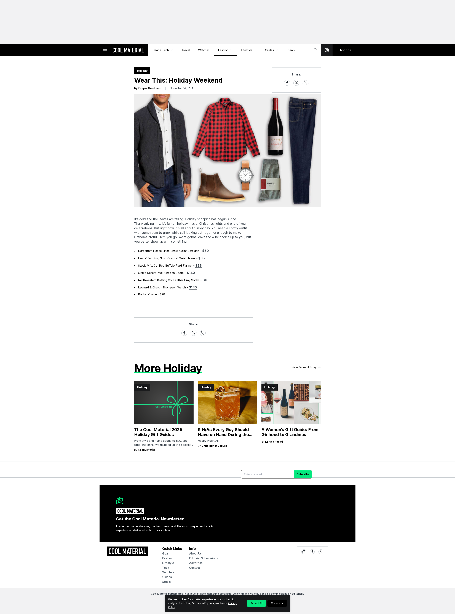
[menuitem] (162, 50)
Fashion (223, 50)
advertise (196, 563)
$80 (205, 251)
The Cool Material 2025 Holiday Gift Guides (158, 432)
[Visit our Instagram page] (327, 50)
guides (167, 577)
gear (165, 553)
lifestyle (168, 563)
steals (291, 50)
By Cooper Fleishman (147, 88)
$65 (201, 258)
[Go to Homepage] (128, 50)
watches (168, 572)
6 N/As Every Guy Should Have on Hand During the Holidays (223, 434)
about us (195, 553)
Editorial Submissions (203, 558)
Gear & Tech (160, 50)
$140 (191, 273)
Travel (186, 50)
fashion (167, 558)
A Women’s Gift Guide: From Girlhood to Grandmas (289, 432)
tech (165, 567)
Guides (269, 50)
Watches (204, 50)
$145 (193, 287)
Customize (277, 603)
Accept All (257, 603)
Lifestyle (246, 50)
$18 (205, 280)
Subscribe (344, 50)
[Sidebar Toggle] (105, 50)
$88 (198, 265)
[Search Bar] (315, 50)
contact (194, 567)
